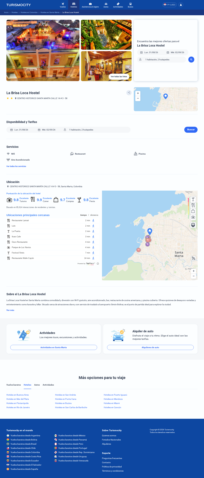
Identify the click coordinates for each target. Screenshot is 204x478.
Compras (70, 201)
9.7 (62, 200)
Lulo (13, 226)
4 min (87, 242)
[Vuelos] (18, 4)
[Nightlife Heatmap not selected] (193, 199)
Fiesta (92, 201)
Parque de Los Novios (21, 247)
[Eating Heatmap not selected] (193, 205)
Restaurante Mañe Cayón (23, 258)
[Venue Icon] (8, 220)
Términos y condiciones (113, 471)
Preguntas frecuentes (112, 458)
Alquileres (106, 444)
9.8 (16, 200)
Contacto (106, 462)
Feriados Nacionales (111, 440)
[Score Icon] (9, 200)
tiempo (83, 215)
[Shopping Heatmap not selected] (193, 211)
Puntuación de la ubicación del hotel (23, 193)
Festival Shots (18, 253)
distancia (94, 215)
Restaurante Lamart (20, 220)
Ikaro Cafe (16, 236)
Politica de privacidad (112, 466)
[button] (180, 4)
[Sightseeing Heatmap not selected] (193, 217)
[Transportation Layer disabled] (193, 225)
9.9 (39, 200)
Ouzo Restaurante (19, 242)
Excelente (24, 198)
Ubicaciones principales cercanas (28, 215)
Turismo (23, 201)
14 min (87, 258)
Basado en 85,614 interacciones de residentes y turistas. (31, 207)
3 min (87, 236)
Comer (46, 201)
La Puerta (16, 231)
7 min (87, 253)
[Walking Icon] (93, 220)
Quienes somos (109, 435)
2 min (87, 220)
